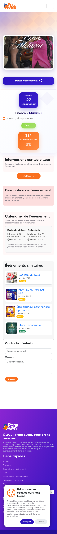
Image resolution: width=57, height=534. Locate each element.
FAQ (5, 473)
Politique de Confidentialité (15, 476)
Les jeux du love (29, 275)
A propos (7, 465)
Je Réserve (29, 176)
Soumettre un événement (14, 469)
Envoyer (11, 379)
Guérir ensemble (30, 325)
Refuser (41, 522)
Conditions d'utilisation (13, 480)
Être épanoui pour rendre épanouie (33, 308)
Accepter (27, 522)
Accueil (6, 461)
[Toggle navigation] (50, 6)
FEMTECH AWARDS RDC (31, 291)
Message (9, 357)
